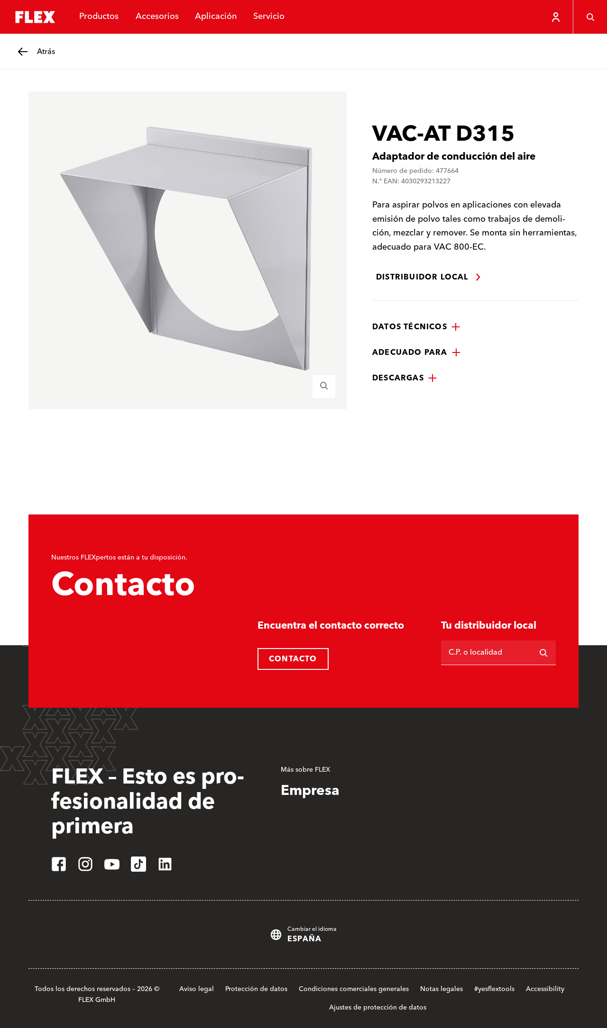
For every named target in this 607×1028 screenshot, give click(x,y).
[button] (416, 327)
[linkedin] (165, 864)
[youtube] (112, 864)
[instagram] (85, 864)
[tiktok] (138, 864)
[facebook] (59, 864)
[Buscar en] (543, 652)
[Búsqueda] (590, 17)
